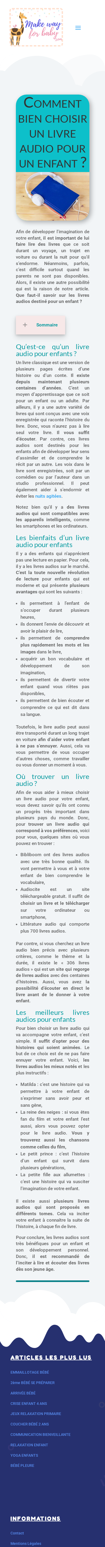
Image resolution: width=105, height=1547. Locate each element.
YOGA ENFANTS (24, 1455)
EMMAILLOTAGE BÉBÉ (29, 1372)
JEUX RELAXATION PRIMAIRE (35, 1414)
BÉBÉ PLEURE (22, 1465)
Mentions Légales (25, 1543)
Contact (17, 1533)
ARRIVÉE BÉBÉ (23, 1393)
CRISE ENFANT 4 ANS (28, 1403)
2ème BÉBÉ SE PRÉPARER (32, 1383)
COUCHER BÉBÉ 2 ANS (29, 1424)
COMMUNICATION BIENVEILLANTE (40, 1434)
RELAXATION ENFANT (29, 1445)
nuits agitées (48, 496)
